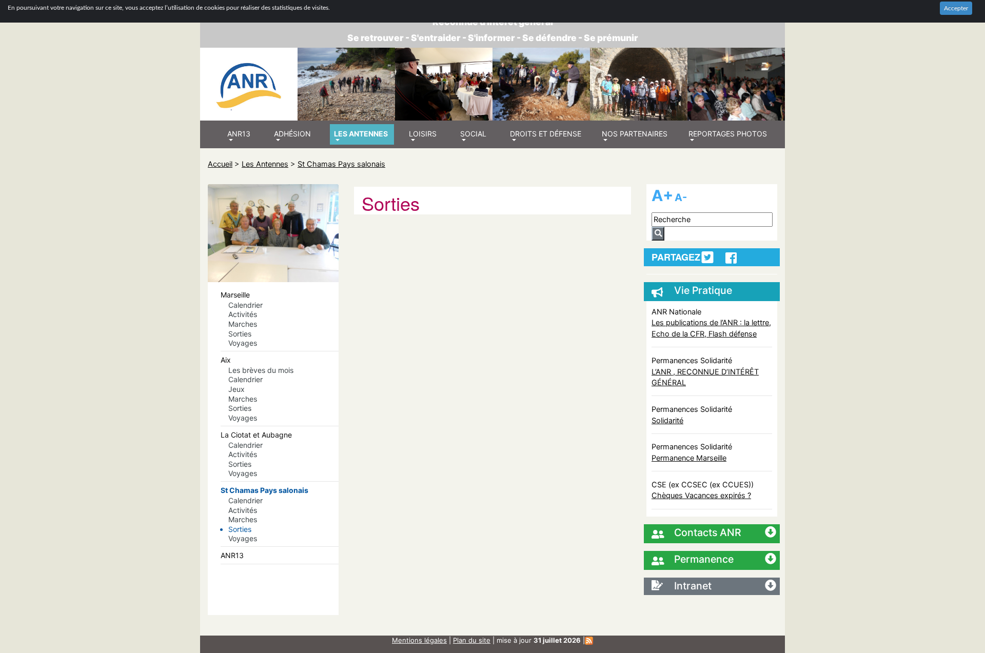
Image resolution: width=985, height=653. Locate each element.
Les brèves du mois (260, 370)
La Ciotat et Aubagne (256, 434)
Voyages (242, 343)
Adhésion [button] (292, 133)
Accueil (220, 164)
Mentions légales (419, 640)
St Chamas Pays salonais (341, 164)
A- (681, 197)
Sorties (239, 333)
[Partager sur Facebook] (731, 258)
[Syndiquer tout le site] (589, 640)
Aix (226, 359)
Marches (242, 324)
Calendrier (245, 305)
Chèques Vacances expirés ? (701, 495)
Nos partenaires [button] (634, 133)
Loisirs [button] (423, 133)
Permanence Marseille (689, 457)
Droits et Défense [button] (545, 133)
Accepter (956, 8)
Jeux (236, 389)
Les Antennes (265, 164)
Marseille (235, 294)
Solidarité (667, 420)
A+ (662, 195)
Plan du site (471, 640)
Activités (242, 314)
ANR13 (232, 555)
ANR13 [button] (238, 133)
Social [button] (473, 133)
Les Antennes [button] (361, 133)
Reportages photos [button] (727, 133)
